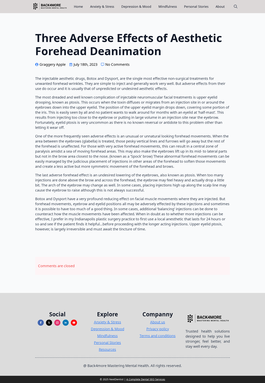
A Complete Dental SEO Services (145, 379)
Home (78, 6)
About (220, 6)
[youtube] (74, 323)
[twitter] (49, 323)
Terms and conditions (158, 335)
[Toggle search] (235, 6)
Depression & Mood (136, 6)
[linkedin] (66, 323)
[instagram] (57, 323)
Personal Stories (196, 6)
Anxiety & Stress (102, 6)
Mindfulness (167, 6)
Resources (107, 349)
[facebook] (41, 323)
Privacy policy (157, 328)
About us (157, 322)
